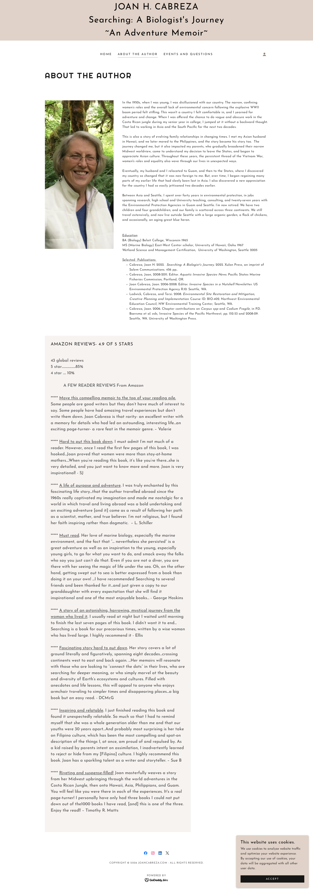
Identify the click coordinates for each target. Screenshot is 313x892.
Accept (272, 879)
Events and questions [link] (188, 54)
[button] (264, 54)
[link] (145, 853)
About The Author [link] (138, 54)
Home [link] (106, 54)
